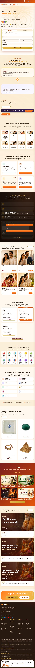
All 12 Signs (11, 622)
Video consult (26, 186)
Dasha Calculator (29, 639)
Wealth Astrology (20, 625)
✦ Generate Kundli (17, 47)
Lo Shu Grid (17, 644)
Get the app (4, 615)
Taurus (5, 649)
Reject (4, 665)
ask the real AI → (20, 237)
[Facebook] (4, 617)
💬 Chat (13, 4)
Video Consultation (4, 625)
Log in (10, 4)
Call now (9, 186)
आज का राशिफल (11, 625)
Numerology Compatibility (23, 644)
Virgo (15, 649)
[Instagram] (6, 617)
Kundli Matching (8, 639)
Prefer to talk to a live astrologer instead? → (7, 26)
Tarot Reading (20, 628)
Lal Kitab (19, 629)
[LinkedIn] (12, 617)
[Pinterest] (10, 617)
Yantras (27, 624)
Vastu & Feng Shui (29, 628)
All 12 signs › (5, 651)
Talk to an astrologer (24, 597)
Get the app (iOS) (9, 615)
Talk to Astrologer (4, 620)
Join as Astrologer (4, 629)
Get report (14, 270)
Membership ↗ (32, 1)
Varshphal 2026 (12, 626)
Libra (17, 649)
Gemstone (19, 632)
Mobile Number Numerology (11, 644)
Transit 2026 (11, 627)
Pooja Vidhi (11, 632)
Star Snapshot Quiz (13, 639)
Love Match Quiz (19, 639)
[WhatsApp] (2, 617)
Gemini (8, 649)
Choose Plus (9, 319)
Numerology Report (4, 644)
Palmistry (19, 633)
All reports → (30, 246)
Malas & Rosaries (28, 625)
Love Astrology (20, 620)
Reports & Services (4, 627)
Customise (11, 665)
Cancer (11, 649)
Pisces (2, 651)
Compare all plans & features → (17, 338)
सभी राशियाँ (9, 651)
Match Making (25, 30)
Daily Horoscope (12, 621)
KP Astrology (20, 630)
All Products (28, 620)
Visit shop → (4, 416)
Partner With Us (3, 630)
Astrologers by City (6, 656)
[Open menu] (17, 4)
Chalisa (11, 630)
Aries (2, 649)
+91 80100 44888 (24, 1)
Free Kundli (10, 30)
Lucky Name (28, 644)
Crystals (27, 627)
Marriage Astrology (20, 623)
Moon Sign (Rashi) (24, 639)
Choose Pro (26, 319)
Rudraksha (27, 623)
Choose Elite (9, 334)
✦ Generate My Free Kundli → (12, 597)
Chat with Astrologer (4, 623)
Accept (8, 665)
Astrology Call (3, 624)
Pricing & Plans (3, 628)
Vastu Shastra (20, 627)
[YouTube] (8, 617)
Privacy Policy (22, 663)
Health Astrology (20, 624)
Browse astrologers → (6, 114)
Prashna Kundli (20, 634)
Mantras (11, 631)
